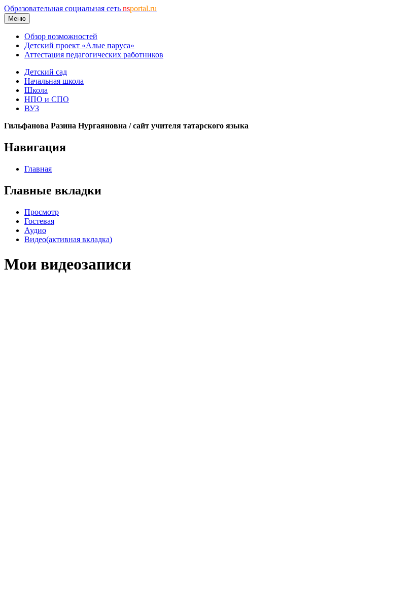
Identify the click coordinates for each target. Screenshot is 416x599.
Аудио (35, 230)
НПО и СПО (46, 99)
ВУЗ (31, 108)
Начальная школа (54, 81)
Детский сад (45, 72)
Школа (36, 90)
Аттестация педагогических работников (93, 54)
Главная (38, 168)
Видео (68, 239)
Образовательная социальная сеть (80, 8)
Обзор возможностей (60, 36)
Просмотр (41, 212)
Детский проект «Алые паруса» (79, 45)
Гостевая (39, 221)
